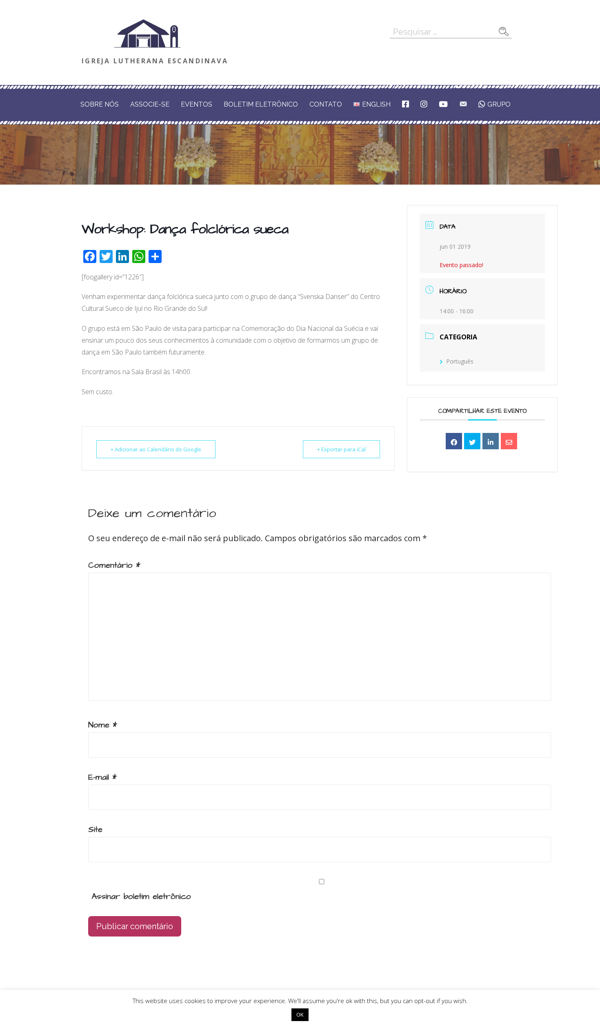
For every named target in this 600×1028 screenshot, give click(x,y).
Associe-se (149, 104)
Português (459, 361)
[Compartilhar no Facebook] (454, 441)
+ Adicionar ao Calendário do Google (156, 449)
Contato (325, 104)
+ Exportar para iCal (341, 449)
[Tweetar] (472, 441)
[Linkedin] (490, 441)
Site (95, 829)
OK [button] (300, 1014)
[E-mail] (509, 441)
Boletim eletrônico (261, 104)
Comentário (114, 565)
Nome (102, 725)
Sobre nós (99, 104)
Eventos (196, 104)
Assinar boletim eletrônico (139, 896)
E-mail (102, 777)
